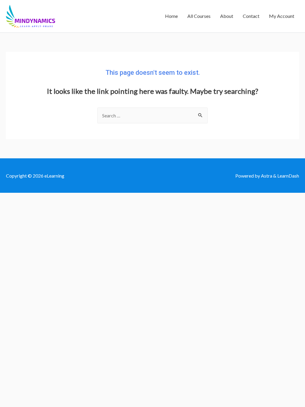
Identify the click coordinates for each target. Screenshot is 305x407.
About (226, 16)
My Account (281, 16)
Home (171, 16)
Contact (251, 16)
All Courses (199, 16)
